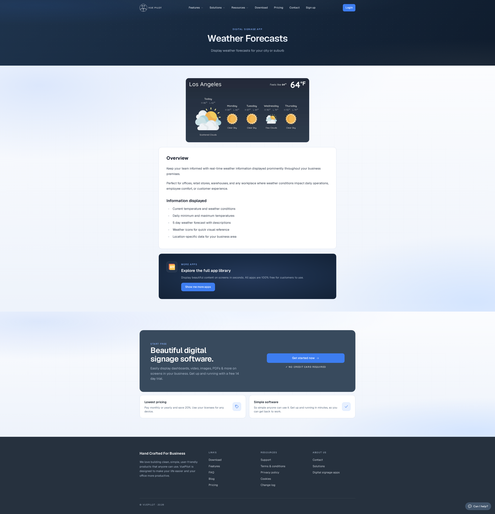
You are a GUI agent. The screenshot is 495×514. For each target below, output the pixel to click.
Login (349, 7)
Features (194, 7)
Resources (238, 7)
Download (261, 7)
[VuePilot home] (150, 8)
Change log (268, 485)
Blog (212, 479)
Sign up (311, 7)
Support (266, 460)
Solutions (216, 7)
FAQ (211, 472)
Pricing (278, 7)
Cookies (266, 479)
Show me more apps (198, 287)
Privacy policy (270, 472)
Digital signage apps (326, 472)
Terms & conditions (273, 466)
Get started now (303, 358)
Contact (294, 7)
